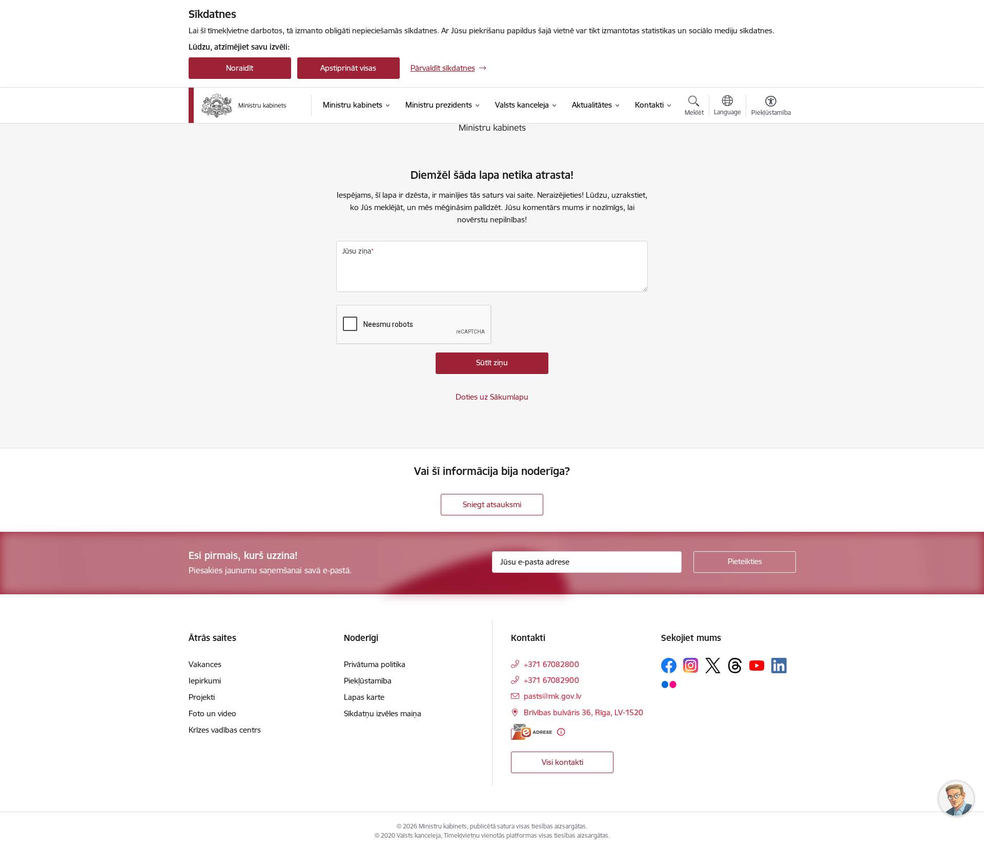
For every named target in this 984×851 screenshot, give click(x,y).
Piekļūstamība (368, 681)
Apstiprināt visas (348, 68)
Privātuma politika (374, 664)
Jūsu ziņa (356, 251)
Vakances (205, 664)
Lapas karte (364, 697)
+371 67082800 (551, 664)
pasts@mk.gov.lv (552, 696)
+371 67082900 (551, 680)
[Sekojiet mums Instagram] (691, 665)
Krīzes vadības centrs (225, 730)
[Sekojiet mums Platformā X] (713, 665)
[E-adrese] (531, 731)
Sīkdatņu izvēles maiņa (382, 713)
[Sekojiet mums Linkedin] (779, 665)
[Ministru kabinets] (243, 105)
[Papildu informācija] (561, 732)
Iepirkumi (205, 681)
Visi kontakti (562, 762)
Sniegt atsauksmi (492, 504)
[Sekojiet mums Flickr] (668, 684)
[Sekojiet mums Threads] (735, 665)
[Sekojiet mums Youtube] (757, 665)
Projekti (202, 697)
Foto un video (212, 713)
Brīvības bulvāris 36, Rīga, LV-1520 (583, 712)
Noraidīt (239, 68)
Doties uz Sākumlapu (492, 397)
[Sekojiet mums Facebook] (668, 665)
